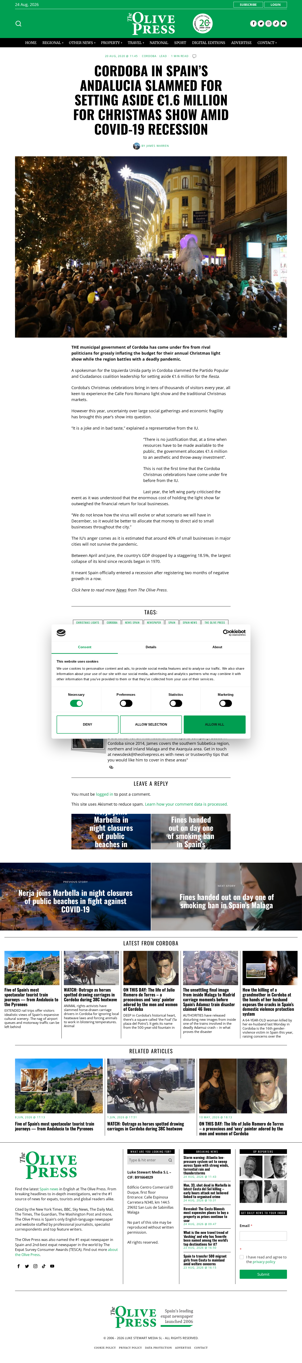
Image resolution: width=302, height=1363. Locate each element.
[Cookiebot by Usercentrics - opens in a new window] (226, 632)
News (121, 590)
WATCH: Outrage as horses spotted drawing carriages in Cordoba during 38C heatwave (90, 994)
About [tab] (217, 647)
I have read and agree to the (266, 1259)
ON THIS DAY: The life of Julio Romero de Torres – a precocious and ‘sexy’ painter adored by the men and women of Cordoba (150, 999)
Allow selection (151, 724)
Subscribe (248, 4)
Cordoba (149, 56)
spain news (190, 622)
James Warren (157, 146)
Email (246, 1226)
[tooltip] (253, 23)
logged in (104, 794)
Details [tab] (151, 647)
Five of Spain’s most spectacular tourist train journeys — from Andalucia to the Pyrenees (31, 997)
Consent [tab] (84, 647)
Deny (87, 724)
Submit (263, 1274)
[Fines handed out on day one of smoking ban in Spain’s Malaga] (191, 832)
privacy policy (264, 1261)
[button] (170, 1160)
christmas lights (87, 622)
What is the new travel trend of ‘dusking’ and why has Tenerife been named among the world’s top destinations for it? (205, 1238)
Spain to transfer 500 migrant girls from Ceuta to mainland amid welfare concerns (205, 1260)
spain (171, 622)
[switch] (126, 703)
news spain (132, 622)
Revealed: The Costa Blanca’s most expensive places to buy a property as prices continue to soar (205, 1214)
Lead (163, 56)
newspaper (154, 622)
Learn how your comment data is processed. (186, 804)
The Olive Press (215, 622)
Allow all (214, 724)
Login (276, 4)
